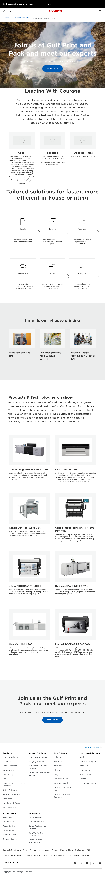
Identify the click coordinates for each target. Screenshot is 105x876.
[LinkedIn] (87, 863)
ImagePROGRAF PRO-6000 (72, 644)
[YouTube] (100, 863)
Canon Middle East (12, 863)
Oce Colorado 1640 (67, 469)
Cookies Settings (81, 855)
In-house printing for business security (50, 356)
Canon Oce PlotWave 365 (25, 527)
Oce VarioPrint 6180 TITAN (71, 586)
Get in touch (52, 68)
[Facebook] (75, 863)
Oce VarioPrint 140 (21, 644)
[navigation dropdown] (100, 11)
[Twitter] (93, 863)
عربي (49, 4)
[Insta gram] (81, 863)
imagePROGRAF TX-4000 (25, 586)
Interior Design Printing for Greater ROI (82, 356)
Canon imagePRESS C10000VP (28, 469)
